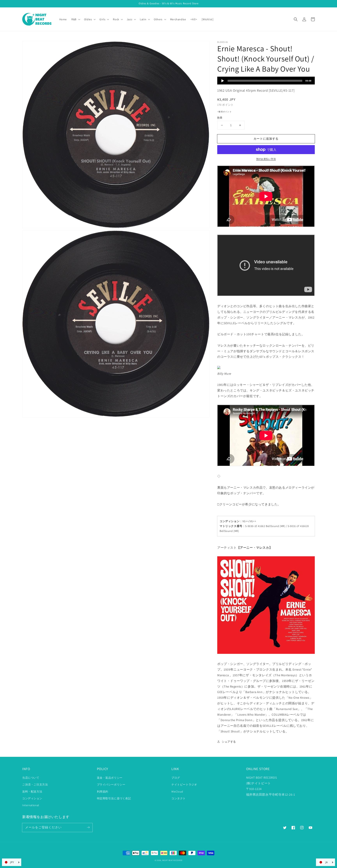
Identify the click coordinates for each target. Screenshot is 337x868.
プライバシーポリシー (111, 784)
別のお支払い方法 (266, 158)
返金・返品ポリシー (109, 777)
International (30, 805)
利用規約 (102, 791)
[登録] (88, 827)
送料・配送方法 (32, 791)
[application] (266, 80)
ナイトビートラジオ (184, 784)
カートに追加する (266, 138)
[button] (295, 19)
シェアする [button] (229, 741)
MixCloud (177, 791)
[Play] (222, 81)
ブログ (175, 777)
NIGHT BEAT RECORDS (172, 860)
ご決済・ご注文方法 (35, 784)
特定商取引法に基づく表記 (114, 798)
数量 (220, 117)
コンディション (32, 798)
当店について (30, 777)
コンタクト (178, 798)
